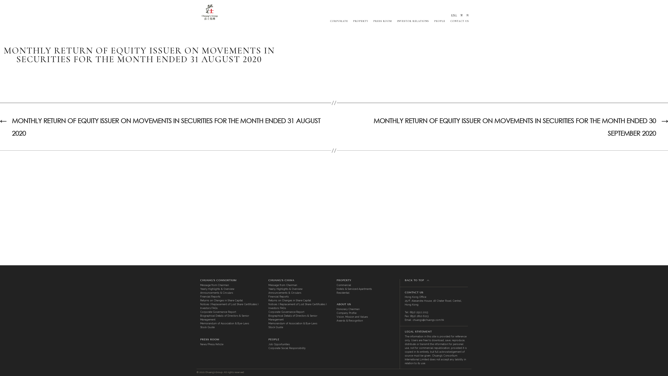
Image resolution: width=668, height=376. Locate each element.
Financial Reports (210, 296)
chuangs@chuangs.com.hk (428, 320)
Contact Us (459, 21)
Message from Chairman (214, 285)
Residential (343, 292)
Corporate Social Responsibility (287, 348)
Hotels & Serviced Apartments (354, 289)
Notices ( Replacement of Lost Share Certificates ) (229, 304)
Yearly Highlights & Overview (217, 289)
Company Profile (346, 313)
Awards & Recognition (350, 320)
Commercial (344, 285)
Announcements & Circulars (216, 292)
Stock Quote (207, 327)
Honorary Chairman (348, 309)
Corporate (339, 21)
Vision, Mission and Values (352, 316)
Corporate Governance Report (218, 312)
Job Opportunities (279, 344)
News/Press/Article (211, 344)
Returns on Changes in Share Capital (221, 300)
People (439, 21)
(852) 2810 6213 (419, 316)
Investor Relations (413, 21)
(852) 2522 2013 (419, 312)
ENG (454, 15)
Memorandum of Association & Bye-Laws (224, 323)
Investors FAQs (209, 308)
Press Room (382, 21)
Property (360, 21)
